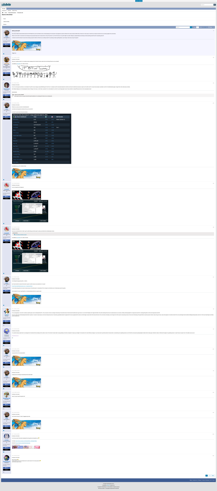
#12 (213, 392)
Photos (4, 24)
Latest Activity (6, 21)
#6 (213, 227)
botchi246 (18, 237)
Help (191, 480)
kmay (18, 166)
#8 (213, 308)
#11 (213, 370)
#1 (213, 30)
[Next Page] (205, 27)
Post (7, 46)
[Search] (214, 5)
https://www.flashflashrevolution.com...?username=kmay (22, 286)
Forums (3, 8)
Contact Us (195, 480)
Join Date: (5, 41)
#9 (213, 328)
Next (213, 475)
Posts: (4, 42)
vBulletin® (108, 485)
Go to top (212, 480)
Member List (4, 10)
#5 (213, 183)
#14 (213, 434)
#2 (213, 57)
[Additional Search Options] (213, 5)
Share (7, 44)
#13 (213, 412)
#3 (213, 82)
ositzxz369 (18, 63)
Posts (4, 18)
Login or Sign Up (139, 0)
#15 (213, 455)
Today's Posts (14, 10)
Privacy (199, 480)
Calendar (9, 10)
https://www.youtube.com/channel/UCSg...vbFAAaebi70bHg (26, 440)
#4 (213, 103)
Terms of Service (205, 480)
